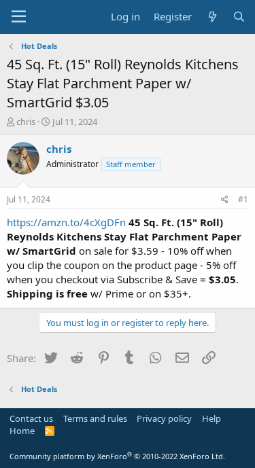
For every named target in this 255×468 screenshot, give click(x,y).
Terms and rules (95, 418)
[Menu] (19, 17)
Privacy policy (164, 418)
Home (22, 431)
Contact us (31, 418)
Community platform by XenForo (117, 456)
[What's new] (212, 16)
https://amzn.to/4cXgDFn (66, 222)
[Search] (239, 16)
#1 (243, 199)
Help (211, 418)
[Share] (224, 200)
